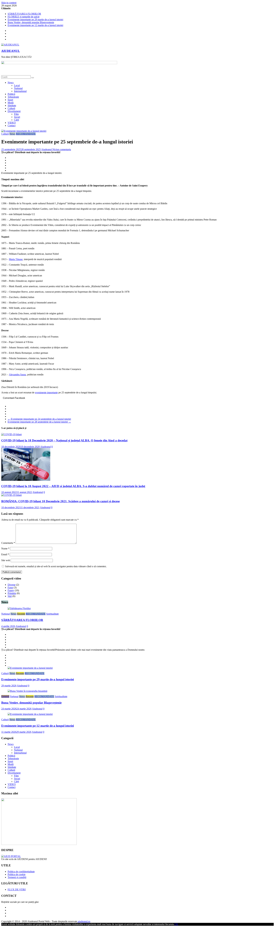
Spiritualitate (52, 613)
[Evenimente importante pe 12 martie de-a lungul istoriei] (30, 714)
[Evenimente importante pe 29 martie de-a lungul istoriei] (30, 668)
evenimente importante (46, 392)
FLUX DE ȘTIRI (17, 889)
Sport (10, 99)
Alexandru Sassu (17, 374)
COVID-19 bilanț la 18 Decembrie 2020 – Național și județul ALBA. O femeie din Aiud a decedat (64, 440)
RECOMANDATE (26, 133)
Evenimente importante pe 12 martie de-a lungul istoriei (35, 25)
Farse (10, 587)
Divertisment (14, 111)
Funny (11, 590)
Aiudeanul (46, 149)
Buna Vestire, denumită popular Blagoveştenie (31, 22)
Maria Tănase (16, 259)
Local (17, 85)
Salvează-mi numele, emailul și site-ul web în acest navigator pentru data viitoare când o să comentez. (56, 566)
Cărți (16, 119)
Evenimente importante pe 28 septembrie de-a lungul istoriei (39, 421)
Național (18, 88)
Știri (10, 596)
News (11, 82)
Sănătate (12, 105)
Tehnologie (13, 97)
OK (176, 924)
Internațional (20, 91)
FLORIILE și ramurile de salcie (23, 16)
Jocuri (17, 117)
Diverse (11, 584)
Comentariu (8, 543)
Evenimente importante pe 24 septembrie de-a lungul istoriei (39, 419)
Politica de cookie (16, 874)
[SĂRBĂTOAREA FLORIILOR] (19, 608)
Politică (11, 94)
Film (16, 114)
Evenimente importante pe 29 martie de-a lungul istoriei (35, 19)
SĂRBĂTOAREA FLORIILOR (24, 13)
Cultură (11, 108)
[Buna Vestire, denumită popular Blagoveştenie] (27, 691)
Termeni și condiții (17, 877)
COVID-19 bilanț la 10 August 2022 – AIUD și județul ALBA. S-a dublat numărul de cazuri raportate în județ (73, 486)
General (5, 696)
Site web (5, 560)
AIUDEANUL (10, 51)
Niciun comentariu (61, 149)
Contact (11, 125)
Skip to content (8, 2)
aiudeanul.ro (83, 921)
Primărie (12, 593)
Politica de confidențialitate (21, 871)
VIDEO (12, 122)
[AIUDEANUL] (11, 856)
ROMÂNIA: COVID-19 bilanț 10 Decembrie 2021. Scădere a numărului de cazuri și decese (60, 501)
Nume (5, 548)
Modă (11, 102)
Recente (21, 613)
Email (5, 554)
